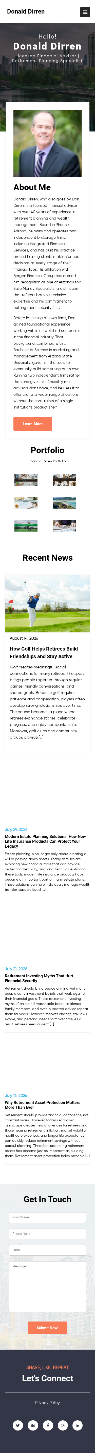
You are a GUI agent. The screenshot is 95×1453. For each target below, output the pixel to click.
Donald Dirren (26, 11)
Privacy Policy (47, 1403)
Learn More (33, 424)
